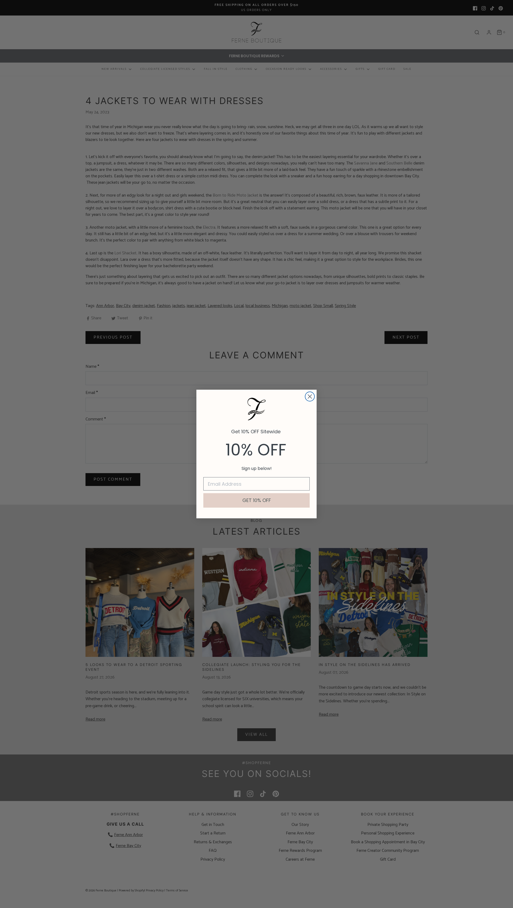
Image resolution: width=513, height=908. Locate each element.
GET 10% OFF (256, 500)
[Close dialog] (309, 396)
